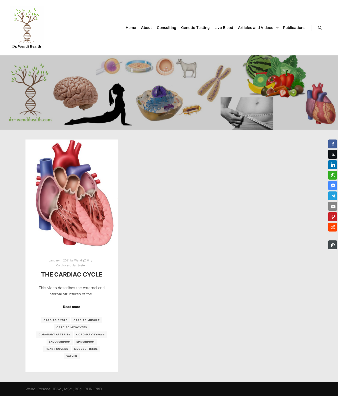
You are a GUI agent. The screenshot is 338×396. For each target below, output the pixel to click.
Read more (71, 307)
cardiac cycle (56, 320)
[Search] (319, 27)
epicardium (85, 341)
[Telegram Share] (332, 195)
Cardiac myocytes (71, 327)
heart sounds (57, 348)
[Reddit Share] (332, 227)
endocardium (60, 341)
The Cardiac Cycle (71, 274)
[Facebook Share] (332, 144)
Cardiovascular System (71, 265)
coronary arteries (54, 334)
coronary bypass (90, 334)
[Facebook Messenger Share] (332, 185)
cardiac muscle (86, 320)
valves (71, 355)
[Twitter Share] (332, 154)
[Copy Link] (332, 244)
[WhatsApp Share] (332, 175)
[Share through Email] (332, 206)
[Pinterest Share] (332, 216)
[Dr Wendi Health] (27, 27)
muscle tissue (86, 348)
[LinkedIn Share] (332, 164)
